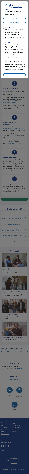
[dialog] (14, 39)
